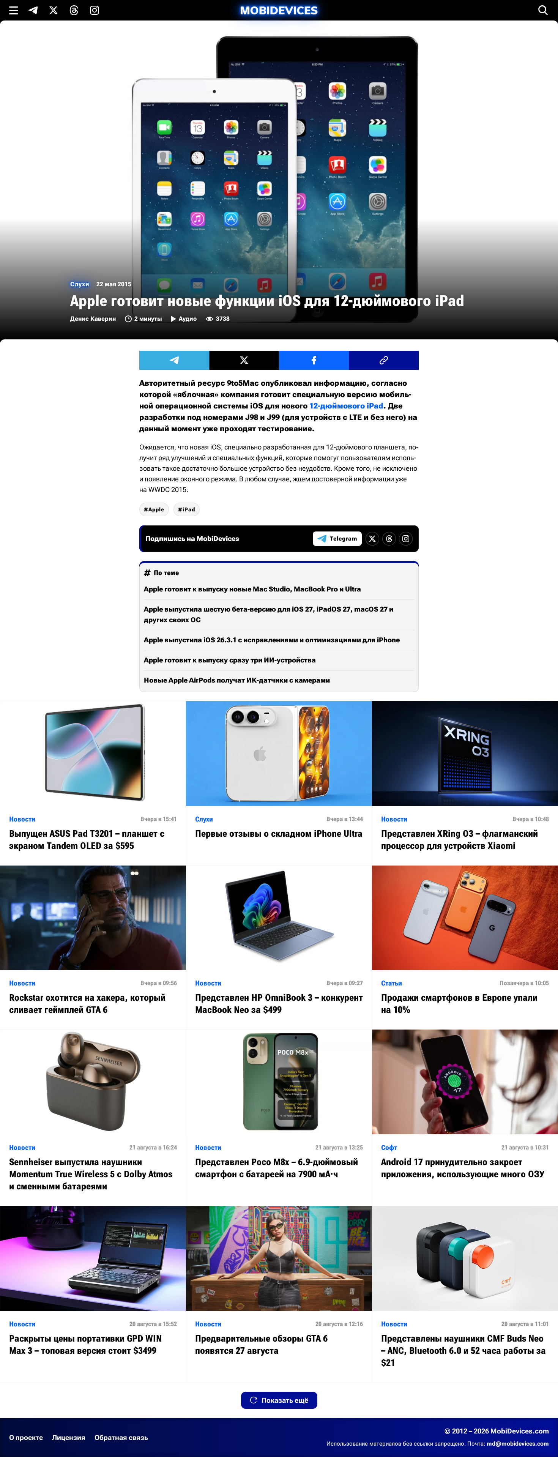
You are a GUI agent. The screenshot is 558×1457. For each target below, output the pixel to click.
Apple (156, 509)
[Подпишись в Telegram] (33, 10)
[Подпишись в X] (53, 10)
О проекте (26, 1437)
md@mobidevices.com (518, 1443)
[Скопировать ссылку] (384, 360)
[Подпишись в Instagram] (94, 10)
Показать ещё (285, 1400)
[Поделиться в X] (244, 360)
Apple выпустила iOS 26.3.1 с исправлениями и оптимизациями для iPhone (272, 640)
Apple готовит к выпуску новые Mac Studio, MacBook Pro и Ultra (252, 589)
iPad (189, 509)
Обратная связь (121, 1437)
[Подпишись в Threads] (74, 10)
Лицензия (68, 1437)
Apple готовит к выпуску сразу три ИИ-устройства (230, 660)
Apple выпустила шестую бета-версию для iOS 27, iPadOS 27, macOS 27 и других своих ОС (268, 614)
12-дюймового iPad (346, 405)
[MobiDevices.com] (279, 10)
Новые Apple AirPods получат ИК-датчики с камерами (237, 680)
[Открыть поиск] (543, 10)
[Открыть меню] (13, 10)
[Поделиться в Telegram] (174, 360)
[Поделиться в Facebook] (314, 360)
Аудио (188, 318)
